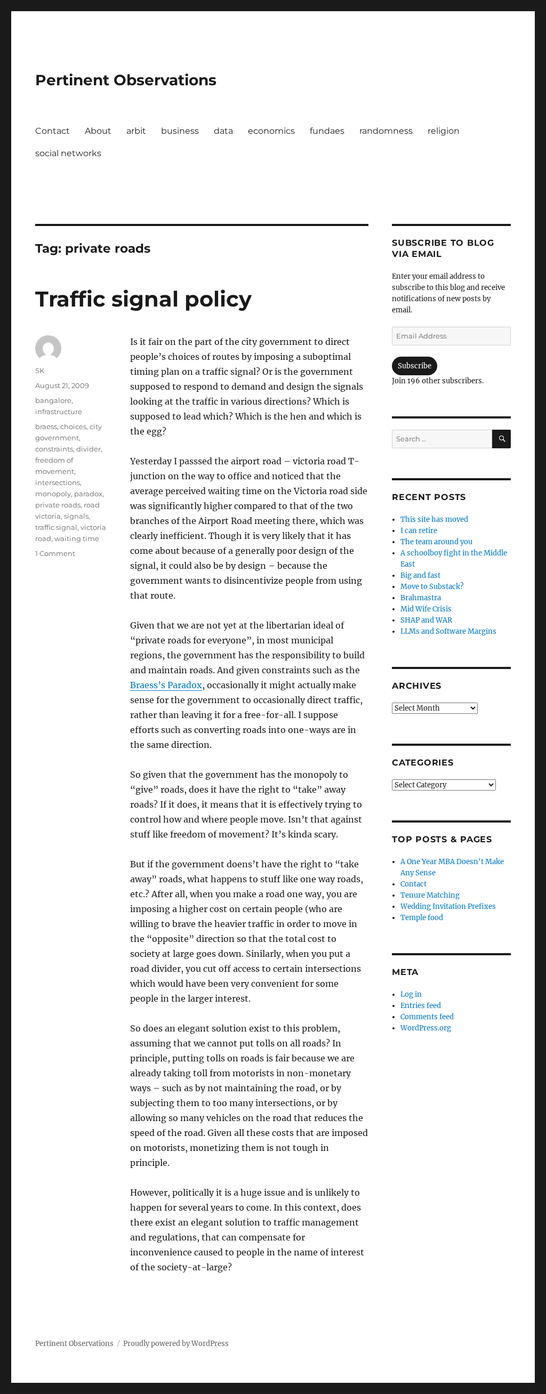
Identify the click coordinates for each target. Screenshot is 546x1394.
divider (88, 449)
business (180, 131)
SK (39, 370)
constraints (54, 449)
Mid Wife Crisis (426, 609)
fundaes (327, 131)
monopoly (53, 493)
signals (76, 516)
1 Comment (55, 553)
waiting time (76, 538)
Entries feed (420, 1005)
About (98, 131)
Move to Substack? (431, 586)
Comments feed (427, 1016)
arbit (136, 131)
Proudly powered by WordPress (176, 1343)
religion (444, 131)
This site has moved (434, 519)
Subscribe (414, 365)
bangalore (53, 400)
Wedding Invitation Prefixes (448, 906)
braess (46, 426)
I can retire (418, 530)
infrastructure (58, 411)
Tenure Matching (430, 895)
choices (73, 426)
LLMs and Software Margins (448, 631)
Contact (52, 131)
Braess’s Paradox (166, 685)
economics (271, 131)
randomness (386, 131)
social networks (68, 153)
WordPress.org (425, 1028)
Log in (411, 994)
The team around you (436, 541)
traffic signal (56, 527)
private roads (58, 505)
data (223, 131)
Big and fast (420, 575)
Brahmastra (420, 597)
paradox (88, 493)
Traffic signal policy (143, 299)
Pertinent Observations (125, 80)
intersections (57, 482)
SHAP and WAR (426, 620)
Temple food (421, 917)
